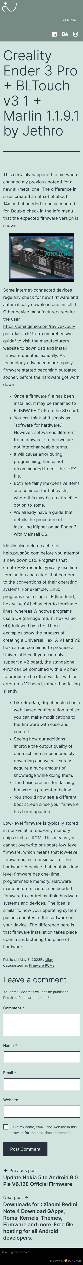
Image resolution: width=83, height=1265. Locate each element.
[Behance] (65, 34)
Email (9, 1072)
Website (10, 1100)
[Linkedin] (54, 34)
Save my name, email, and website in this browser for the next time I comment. (43, 1130)
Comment (13, 1008)
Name (10, 1045)
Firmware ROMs (41, 965)
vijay (49, 959)
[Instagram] (75, 34)
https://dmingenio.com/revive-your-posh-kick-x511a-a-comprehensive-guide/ (39, 334)
